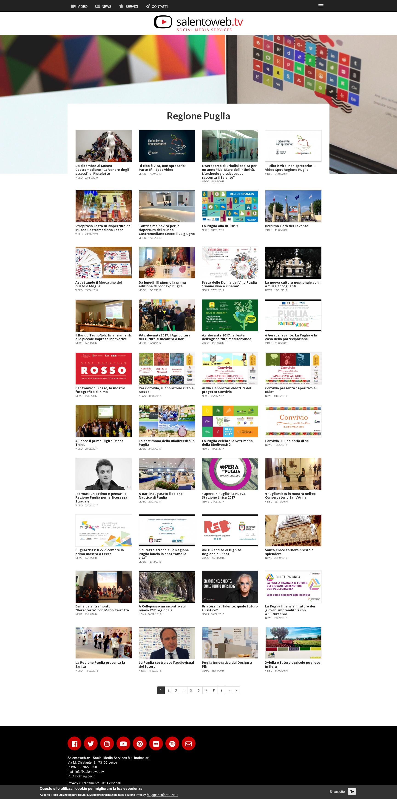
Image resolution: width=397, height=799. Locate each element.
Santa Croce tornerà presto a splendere (289, 552)
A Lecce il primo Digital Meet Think (99, 443)
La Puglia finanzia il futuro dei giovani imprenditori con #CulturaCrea (290, 610)
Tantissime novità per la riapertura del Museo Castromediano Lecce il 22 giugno (167, 230)
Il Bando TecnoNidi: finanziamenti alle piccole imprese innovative (103, 337)
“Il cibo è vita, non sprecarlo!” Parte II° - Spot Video (163, 168)
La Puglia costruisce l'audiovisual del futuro (166, 664)
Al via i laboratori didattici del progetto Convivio (226, 390)
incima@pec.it (85, 776)
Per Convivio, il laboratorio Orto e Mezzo (166, 390)
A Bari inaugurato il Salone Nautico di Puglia (161, 495)
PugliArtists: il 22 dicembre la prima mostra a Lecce (99, 552)
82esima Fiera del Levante (286, 226)
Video (82, 6)
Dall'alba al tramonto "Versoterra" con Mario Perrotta (102, 608)
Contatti (159, 6)
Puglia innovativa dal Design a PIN (227, 664)
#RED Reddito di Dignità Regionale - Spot (221, 552)
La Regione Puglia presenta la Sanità (100, 664)
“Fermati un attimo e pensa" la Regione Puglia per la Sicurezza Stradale (101, 497)
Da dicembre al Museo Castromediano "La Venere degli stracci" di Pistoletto (102, 170)
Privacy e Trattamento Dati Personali (94, 783)
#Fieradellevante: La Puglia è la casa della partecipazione (291, 337)
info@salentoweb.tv (89, 771)
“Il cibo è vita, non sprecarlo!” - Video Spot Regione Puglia (290, 168)
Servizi (131, 6)
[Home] (198, 23)
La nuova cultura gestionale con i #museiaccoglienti (292, 284)
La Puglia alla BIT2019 (220, 226)
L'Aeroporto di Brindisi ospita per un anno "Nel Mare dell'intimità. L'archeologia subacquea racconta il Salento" (229, 171)
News (106, 6)
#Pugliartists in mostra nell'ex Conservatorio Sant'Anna (290, 495)
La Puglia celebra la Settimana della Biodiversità (227, 443)
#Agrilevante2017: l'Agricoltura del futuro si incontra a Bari (164, 337)
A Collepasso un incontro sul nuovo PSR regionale (162, 608)
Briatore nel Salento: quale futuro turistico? (230, 608)
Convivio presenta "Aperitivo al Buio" (291, 390)
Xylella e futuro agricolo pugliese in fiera (292, 664)
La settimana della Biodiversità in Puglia (167, 443)
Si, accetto (337, 791)
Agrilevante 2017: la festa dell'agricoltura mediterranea (226, 337)
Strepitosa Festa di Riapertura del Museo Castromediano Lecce (103, 228)
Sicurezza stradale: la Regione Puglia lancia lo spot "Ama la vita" (164, 554)
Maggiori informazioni (162, 794)
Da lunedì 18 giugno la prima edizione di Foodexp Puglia (162, 284)
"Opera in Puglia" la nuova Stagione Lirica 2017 (223, 495)
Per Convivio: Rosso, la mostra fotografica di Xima (100, 390)
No (352, 791)
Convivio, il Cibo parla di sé (287, 441)
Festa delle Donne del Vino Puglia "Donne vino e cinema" (229, 284)
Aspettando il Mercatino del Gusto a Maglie (98, 284)
